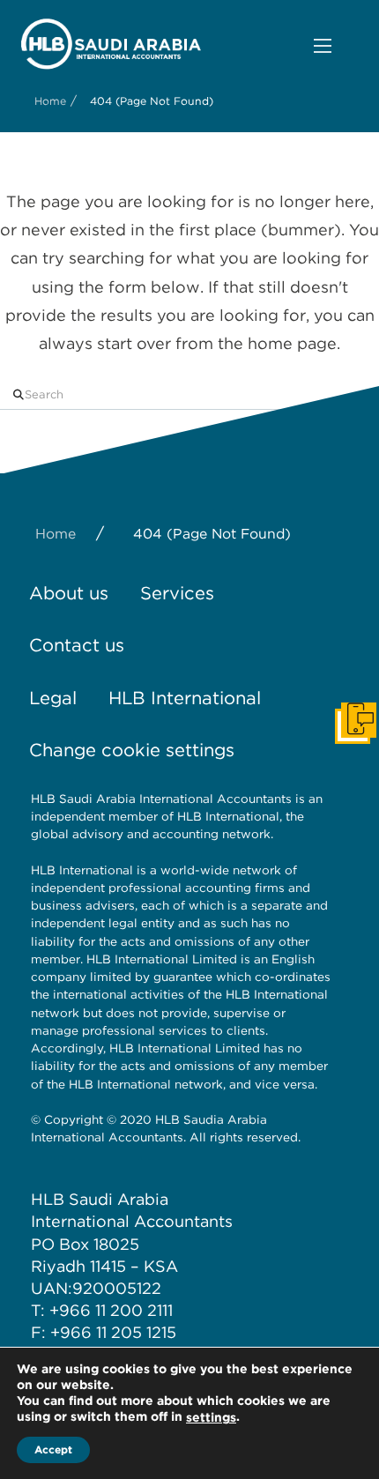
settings (211, 1417)
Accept (53, 1449)
